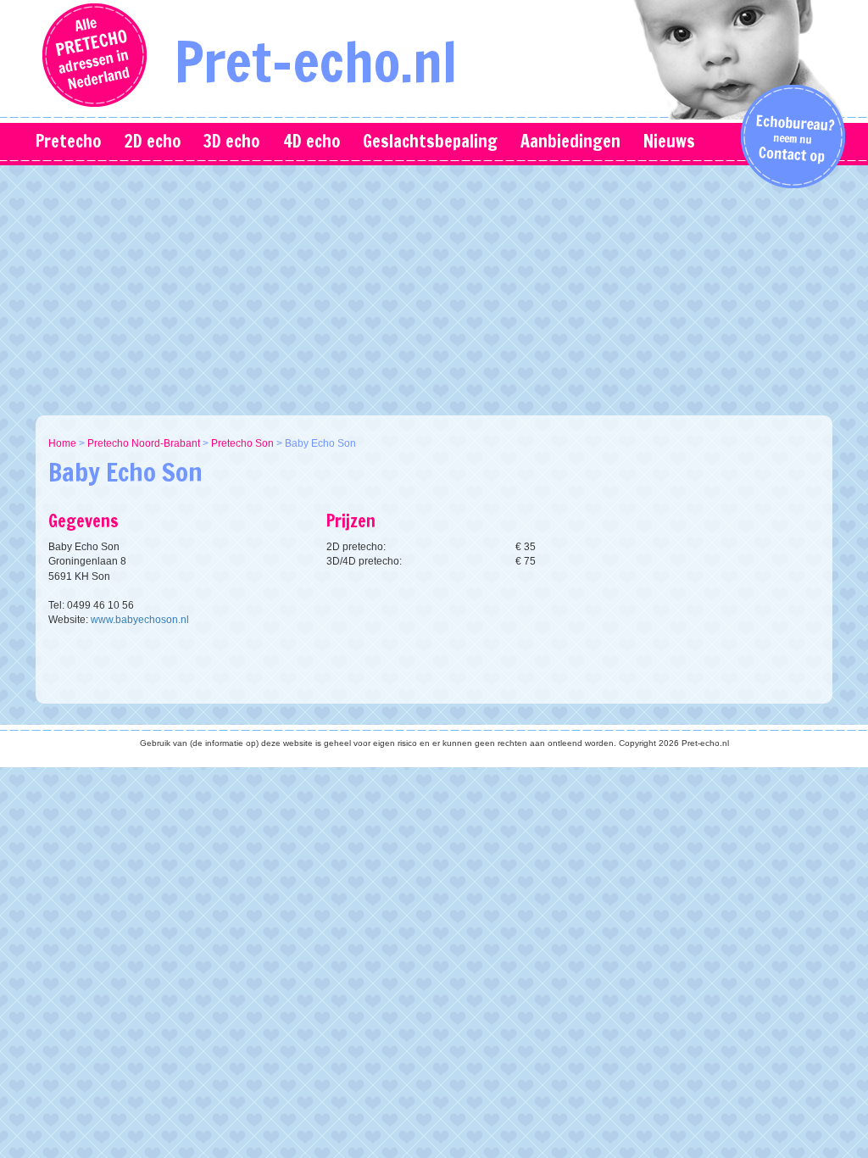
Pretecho (68, 141)
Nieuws (669, 141)
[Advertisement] (447, 288)
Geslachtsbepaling (430, 141)
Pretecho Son (242, 443)
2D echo (152, 141)
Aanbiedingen (570, 141)
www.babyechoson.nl (140, 620)
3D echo (231, 141)
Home (62, 443)
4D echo (311, 141)
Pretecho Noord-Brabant (143, 443)
